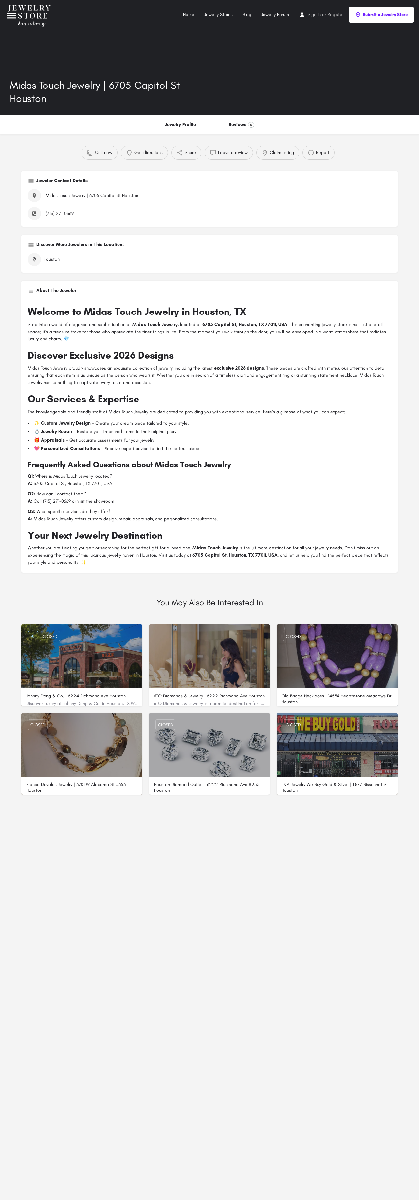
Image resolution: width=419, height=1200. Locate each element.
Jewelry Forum (275, 14)
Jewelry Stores (218, 14)
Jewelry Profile (180, 124)
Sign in (314, 14)
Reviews (240, 124)
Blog (247, 14)
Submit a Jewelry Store (385, 14)
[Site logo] (30, 14)
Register (335, 14)
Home (188, 14)
